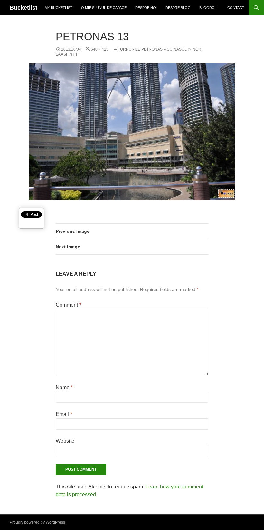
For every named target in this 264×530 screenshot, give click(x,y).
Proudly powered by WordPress (37, 522)
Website (65, 441)
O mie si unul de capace (104, 8)
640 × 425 (99, 49)
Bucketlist (23, 8)
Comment (68, 305)
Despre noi (146, 8)
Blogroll (209, 8)
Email (64, 414)
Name (64, 387)
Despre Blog (178, 8)
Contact (235, 8)
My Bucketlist (58, 8)
